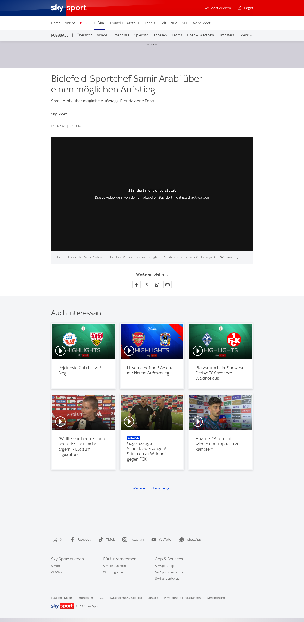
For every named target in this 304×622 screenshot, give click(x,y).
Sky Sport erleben (217, 8)
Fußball (99, 23)
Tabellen (160, 35)
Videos (70, 23)
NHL (185, 23)
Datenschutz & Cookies (126, 598)
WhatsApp (194, 539)
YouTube (165, 539)
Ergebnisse (121, 35)
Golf (163, 23)
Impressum (85, 598)
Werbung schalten (115, 572)
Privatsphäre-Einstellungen (182, 598)
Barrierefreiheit (216, 598)
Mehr (244, 35)
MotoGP (133, 23)
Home (55, 23)
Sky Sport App (164, 566)
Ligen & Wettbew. (200, 35)
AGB (101, 598)
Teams (177, 35)
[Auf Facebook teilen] (136, 284)
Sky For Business (114, 566)
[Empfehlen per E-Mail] (167, 284)
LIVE (86, 23)
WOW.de (57, 572)
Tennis (150, 23)
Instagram (137, 539)
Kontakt (152, 598)
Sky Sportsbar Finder (169, 572)
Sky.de (55, 566)
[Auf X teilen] (147, 284)
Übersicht (84, 35)
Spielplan (141, 35)
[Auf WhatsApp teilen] (157, 284)
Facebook (84, 539)
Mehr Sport (202, 23)
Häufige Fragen (61, 598)
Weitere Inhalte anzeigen (152, 488)
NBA (174, 23)
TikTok (110, 539)
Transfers (226, 35)
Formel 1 (116, 23)
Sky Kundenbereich (168, 579)
